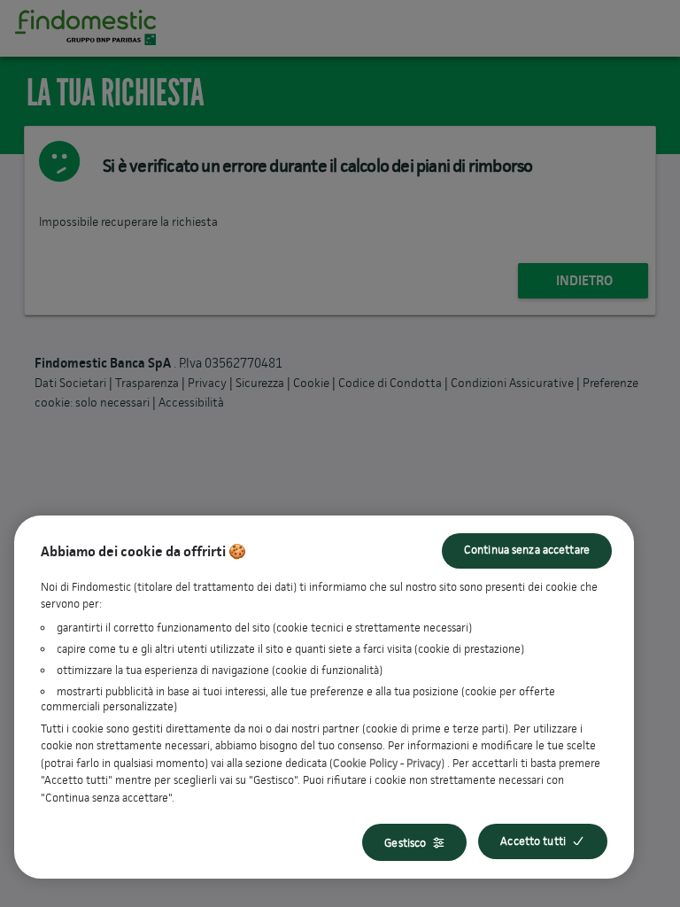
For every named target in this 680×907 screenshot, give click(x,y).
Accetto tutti (533, 841)
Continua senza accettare (527, 549)
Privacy (423, 763)
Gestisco (405, 842)
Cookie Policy (365, 763)
